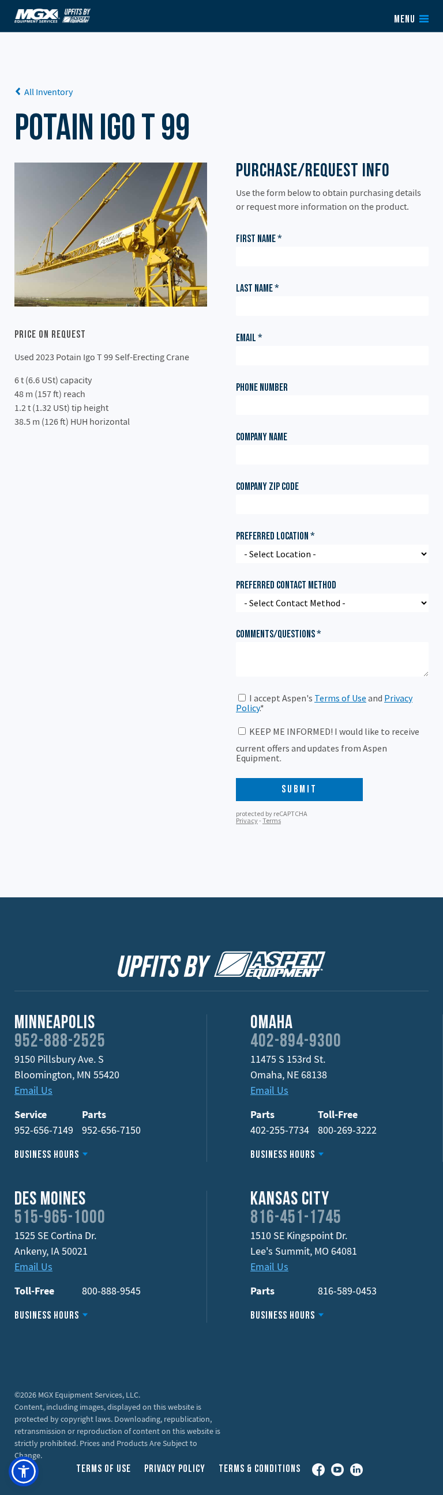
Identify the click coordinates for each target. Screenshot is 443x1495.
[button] (24, 1471)
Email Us (33, 1090)
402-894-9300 (295, 1042)
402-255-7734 (279, 1130)
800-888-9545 (111, 1290)
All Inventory (48, 91)
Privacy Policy (174, 1469)
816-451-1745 (295, 1218)
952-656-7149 (43, 1130)
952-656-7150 (111, 1130)
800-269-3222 (347, 1130)
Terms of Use (103, 1469)
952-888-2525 (60, 1042)
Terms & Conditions (260, 1469)
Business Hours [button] (46, 1155)
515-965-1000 (60, 1218)
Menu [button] (404, 20)
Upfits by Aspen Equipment (52, 15)
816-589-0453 (347, 1290)
